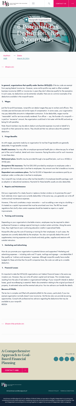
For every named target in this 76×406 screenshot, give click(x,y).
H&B (5, 58)
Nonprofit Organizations (39, 20)
